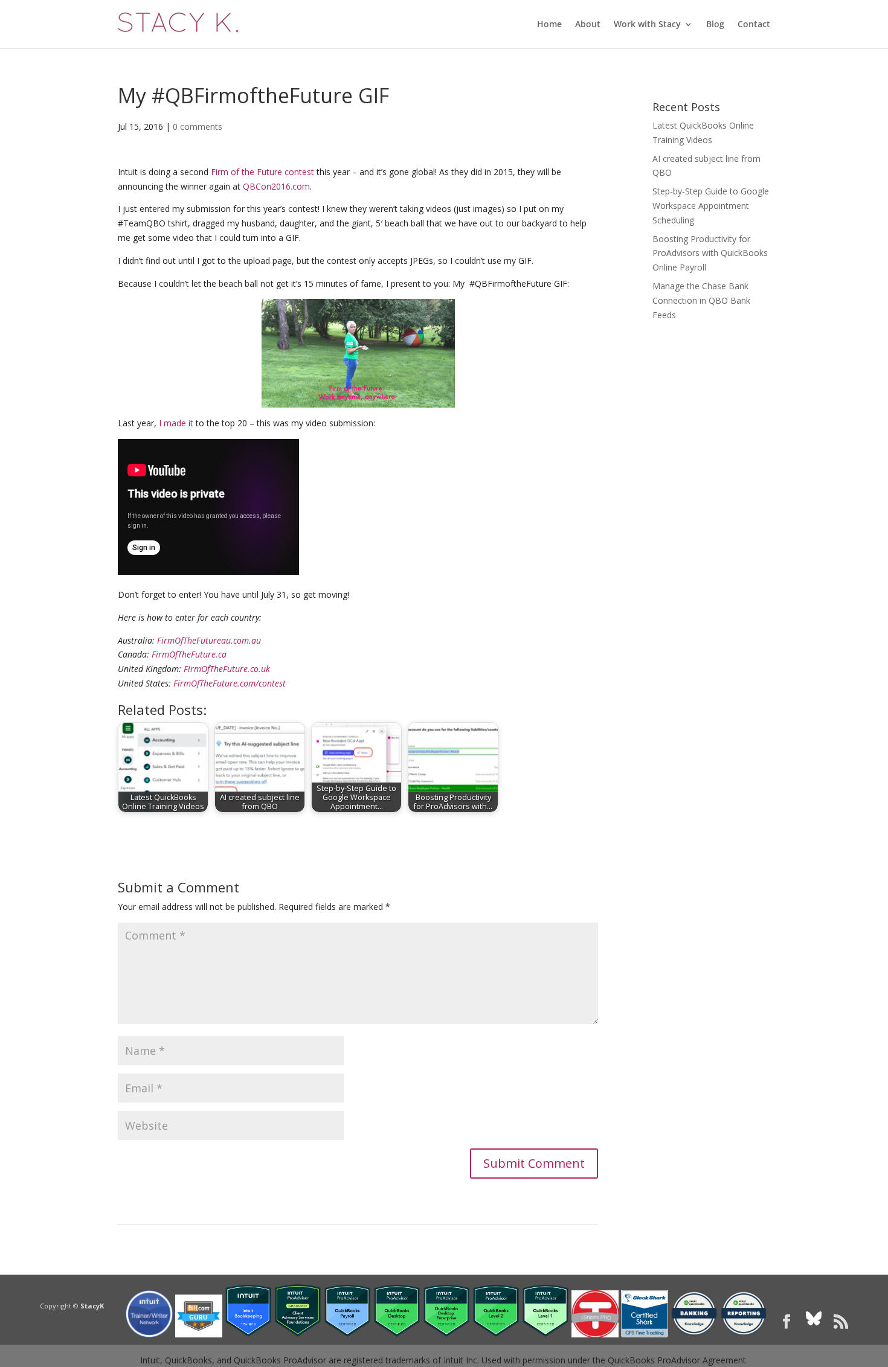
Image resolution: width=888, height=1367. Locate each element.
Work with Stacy (647, 25)
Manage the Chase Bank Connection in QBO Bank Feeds (701, 300)
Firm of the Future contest (262, 172)
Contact (754, 25)
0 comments (197, 126)
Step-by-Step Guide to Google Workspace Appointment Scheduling (710, 205)
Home (549, 25)
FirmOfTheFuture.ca (189, 654)
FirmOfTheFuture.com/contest (229, 683)
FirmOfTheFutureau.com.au (209, 640)
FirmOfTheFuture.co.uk (227, 668)
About (587, 25)
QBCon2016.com (276, 186)
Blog (715, 25)
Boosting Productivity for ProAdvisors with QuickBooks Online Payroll (710, 253)
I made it (176, 423)
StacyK (92, 1305)
